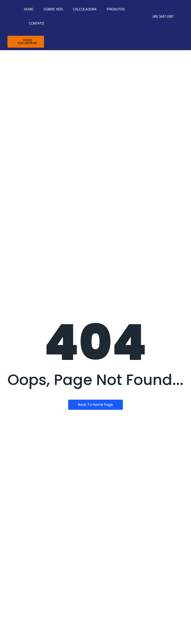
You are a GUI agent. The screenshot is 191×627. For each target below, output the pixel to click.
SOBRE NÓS (53, 9)
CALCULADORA (85, 9)
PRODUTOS (116, 9)
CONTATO (36, 23)
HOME (29, 9)
